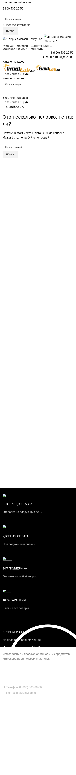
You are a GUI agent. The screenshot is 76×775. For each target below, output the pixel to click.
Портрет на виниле (14, 724)
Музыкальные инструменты (18, 762)
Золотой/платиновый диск (18, 717)
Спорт (6, 749)
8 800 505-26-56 (13, 8)
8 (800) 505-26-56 (62, 52)
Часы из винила (12, 711)
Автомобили (10, 756)
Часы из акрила (12, 730)
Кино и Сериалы (12, 768)
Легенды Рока (11, 743)
